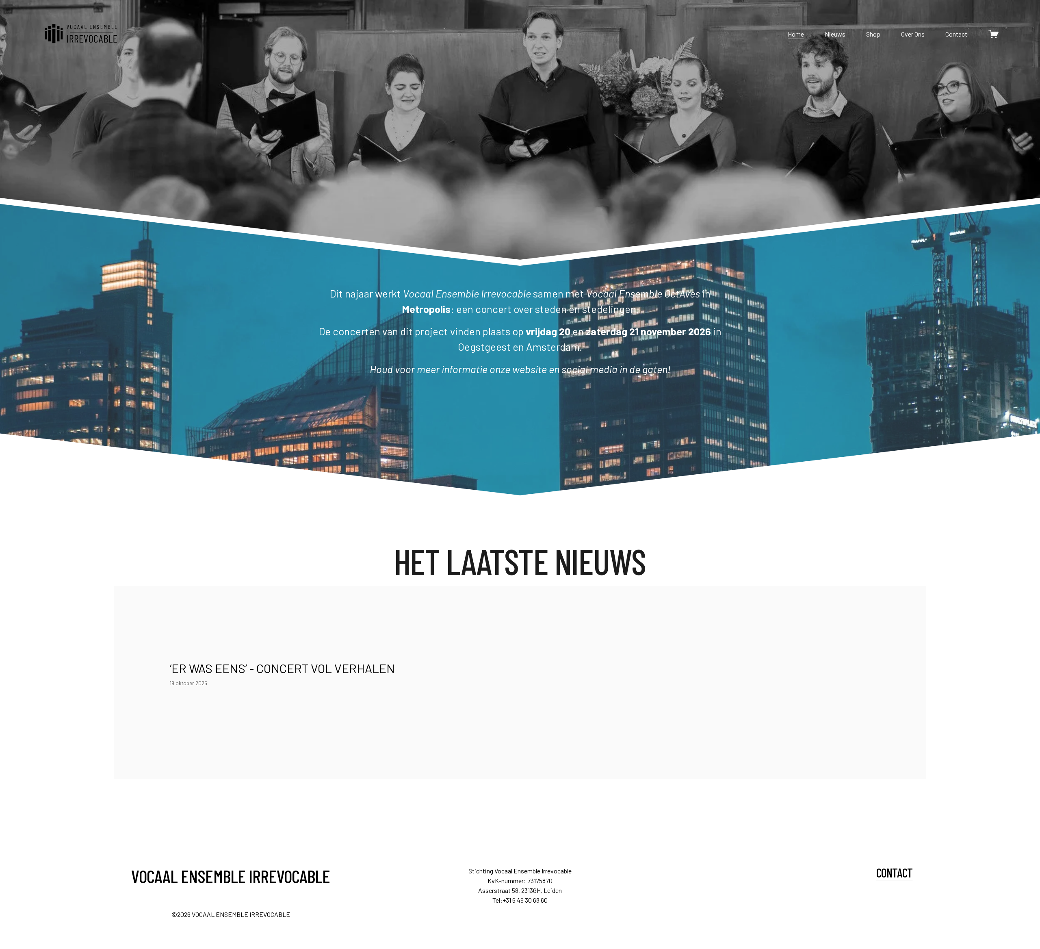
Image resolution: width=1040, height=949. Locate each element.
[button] (863, 638)
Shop (873, 34)
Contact (956, 34)
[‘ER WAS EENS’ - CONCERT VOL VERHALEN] (283, 651)
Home (796, 34)
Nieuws (835, 34)
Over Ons (913, 34)
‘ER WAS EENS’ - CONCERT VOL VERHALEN (282, 668)
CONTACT (894, 873)
